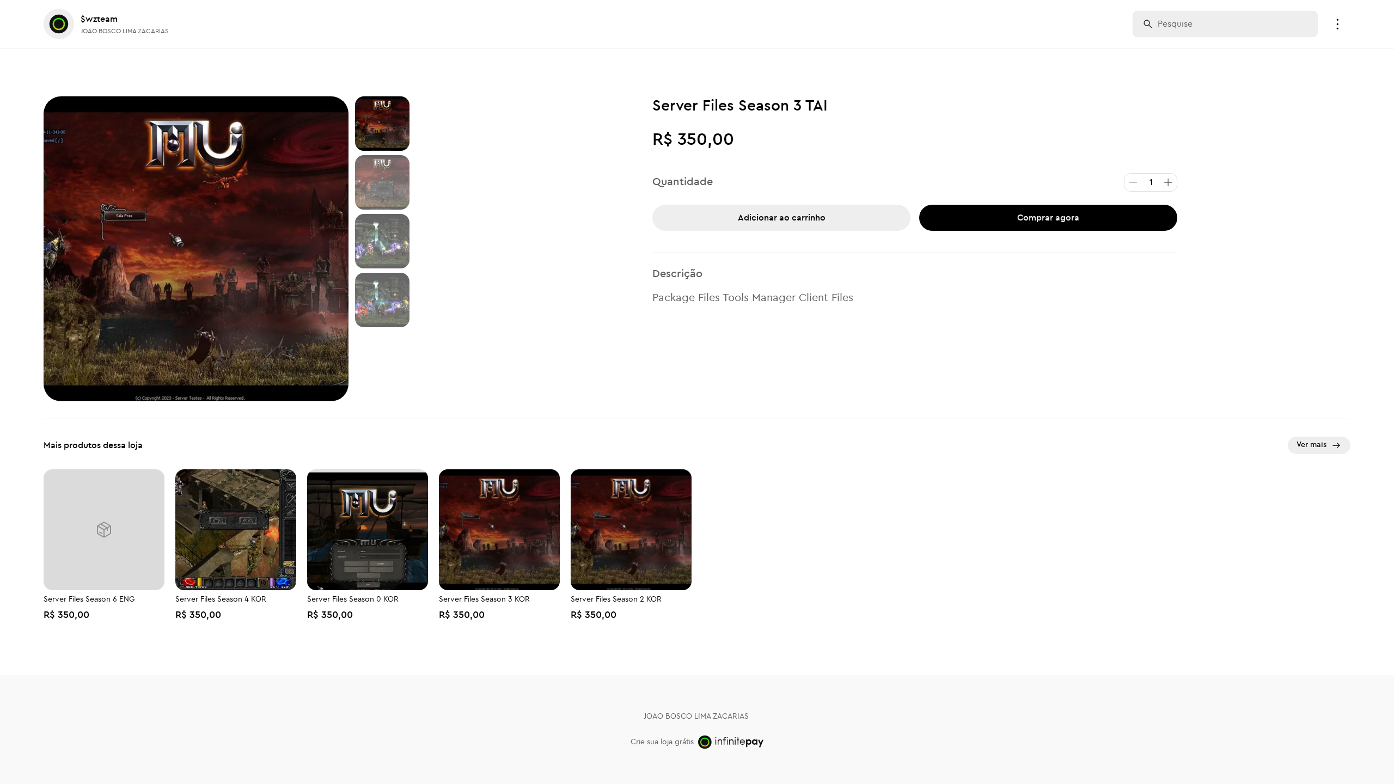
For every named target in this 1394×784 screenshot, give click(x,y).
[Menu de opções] (1337, 24)
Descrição (677, 273)
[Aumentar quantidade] (1168, 182)
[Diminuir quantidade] (1133, 182)
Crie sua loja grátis (662, 742)
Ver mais (1311, 445)
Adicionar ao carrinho (782, 217)
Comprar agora (1048, 217)
